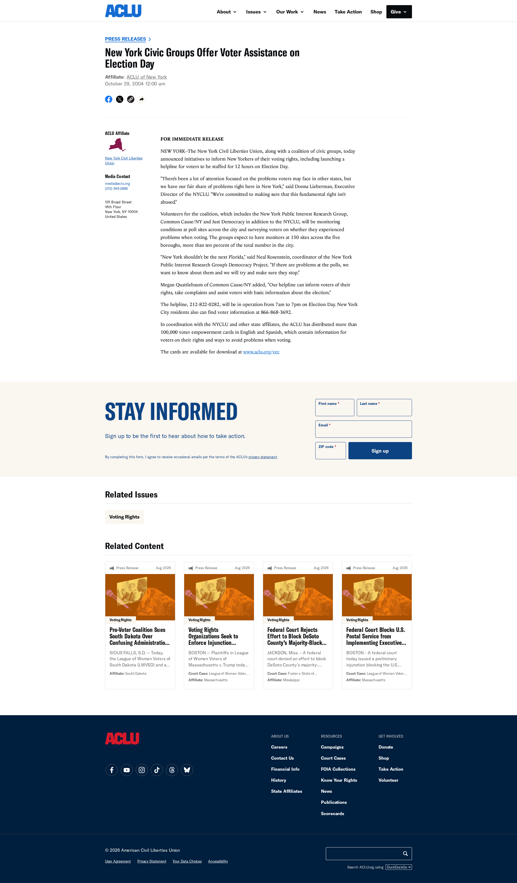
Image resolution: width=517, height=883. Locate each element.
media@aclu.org (117, 183)
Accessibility (218, 861)
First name (328, 403)
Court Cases (333, 757)
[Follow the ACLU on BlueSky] (186, 769)
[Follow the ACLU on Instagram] (141, 769)
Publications (334, 802)
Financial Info (285, 768)
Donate (386, 746)
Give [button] (396, 12)
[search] (405, 853)
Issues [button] (254, 12)
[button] (130, 100)
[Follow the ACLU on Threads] (171, 769)
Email (323, 425)
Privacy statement (151, 861)
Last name (368, 403)
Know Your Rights (339, 780)
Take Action (348, 12)
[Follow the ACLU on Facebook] (111, 769)
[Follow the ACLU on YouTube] (126, 769)
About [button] (224, 12)
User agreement (118, 861)
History (278, 780)
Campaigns (332, 746)
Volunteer (389, 780)
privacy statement (263, 457)
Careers (279, 746)
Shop (376, 12)
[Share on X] (119, 101)
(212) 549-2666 (116, 188)
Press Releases (125, 39)
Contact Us (282, 757)
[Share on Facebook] (108, 101)
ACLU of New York (147, 77)
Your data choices (187, 861)
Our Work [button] (287, 12)
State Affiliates (286, 791)
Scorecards (332, 813)
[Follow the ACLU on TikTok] (156, 769)
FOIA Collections (338, 768)
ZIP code (326, 446)
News (319, 12)
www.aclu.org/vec (261, 352)
